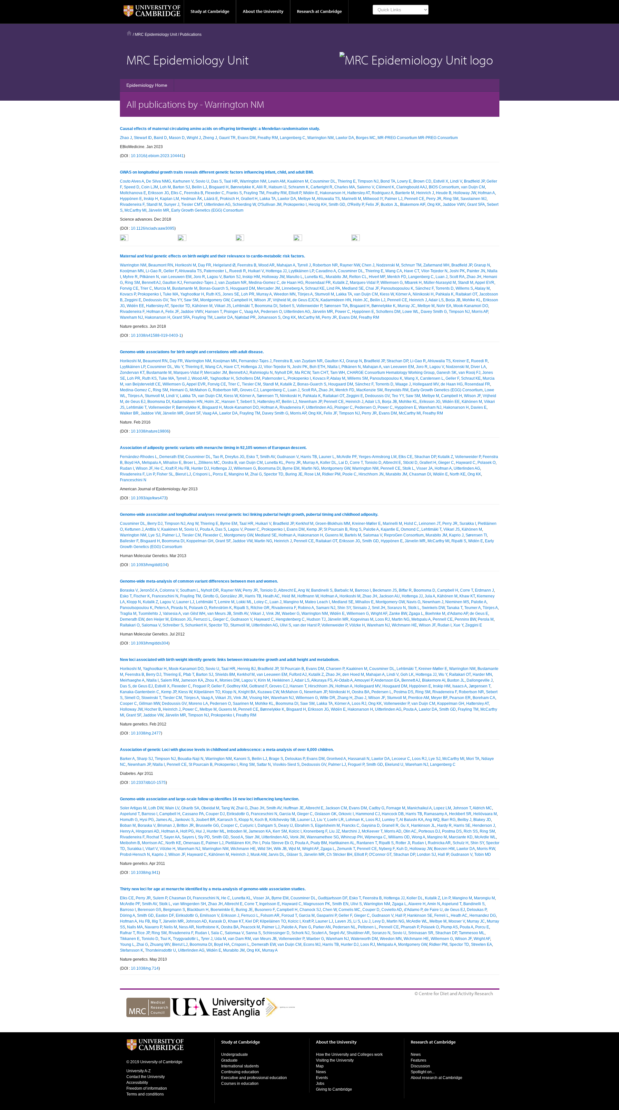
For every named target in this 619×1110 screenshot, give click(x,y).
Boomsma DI (266, 306)
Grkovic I (346, 814)
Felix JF (372, 204)
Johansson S (269, 317)
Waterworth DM (364, 938)
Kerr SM (280, 831)
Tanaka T (454, 607)
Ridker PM (331, 474)
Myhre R (130, 277)
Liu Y (321, 819)
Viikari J (257, 613)
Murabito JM (336, 277)
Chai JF (372, 288)
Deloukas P (295, 758)
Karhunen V (183, 181)
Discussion (420, 1066)
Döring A (127, 915)
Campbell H (241, 300)
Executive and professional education (254, 1077)
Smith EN (340, 904)
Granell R (390, 825)
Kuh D (402, 848)
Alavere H (417, 904)
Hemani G (179, 390)
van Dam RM (239, 938)
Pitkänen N (149, 277)
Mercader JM (268, 288)
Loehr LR (335, 819)
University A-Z (138, 1071)
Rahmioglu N (261, 372)
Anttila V (152, 529)
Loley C (261, 602)
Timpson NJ (368, 181)
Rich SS (471, 831)
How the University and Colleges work (349, 1054)
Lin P (150, 474)
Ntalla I (333, 367)
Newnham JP (310, 401)
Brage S (276, 758)
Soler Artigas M (133, 808)
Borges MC (366, 137)
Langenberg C (292, 137)
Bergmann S (174, 909)
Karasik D (217, 921)
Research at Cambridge (319, 11)
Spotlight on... (423, 1072)
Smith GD (337, 204)
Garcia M (287, 814)
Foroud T (289, 915)
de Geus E (479, 613)
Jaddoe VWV (454, 204)
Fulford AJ (298, 674)
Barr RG (448, 819)
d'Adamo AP (457, 613)
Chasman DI (420, 474)
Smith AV (267, 457)
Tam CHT (320, 372)
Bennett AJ (151, 282)
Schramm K (298, 187)
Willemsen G (391, 282)
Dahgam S (267, 825)
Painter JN (476, 271)
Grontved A (336, 758)
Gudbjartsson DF (332, 898)
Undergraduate (234, 1054)
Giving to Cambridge (334, 1089)
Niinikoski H (423, 294)
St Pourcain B (336, 529)
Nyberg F (387, 848)
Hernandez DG (482, 915)
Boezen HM (444, 848)
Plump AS (449, 927)
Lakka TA (268, 198)
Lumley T (390, 819)
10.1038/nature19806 (150, 431)
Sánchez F (424, 288)
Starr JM (252, 837)
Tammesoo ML (472, 933)
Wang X (411, 378)
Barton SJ (181, 187)
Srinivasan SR (420, 933)
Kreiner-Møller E (366, 523)
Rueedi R (237, 271)
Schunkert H (196, 625)
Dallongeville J (480, 680)
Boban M (128, 825)
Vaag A (207, 697)
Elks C (176, 193)
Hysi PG (147, 819)
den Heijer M (157, 619)
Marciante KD (461, 837)
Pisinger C (233, 311)
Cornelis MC (349, 909)
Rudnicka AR (439, 843)
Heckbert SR (460, 814)
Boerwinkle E (222, 909)
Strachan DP (397, 361)
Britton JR (185, 825)
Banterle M (404, 193)
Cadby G (376, 808)
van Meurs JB (219, 613)
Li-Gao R (154, 271)
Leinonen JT (429, 523)
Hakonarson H (332, 193)
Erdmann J (484, 590)
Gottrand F (258, 686)
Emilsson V (209, 915)
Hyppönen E (131, 198)
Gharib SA (190, 808)
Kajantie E (390, 529)
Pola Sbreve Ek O (277, 843)
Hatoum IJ (277, 187)
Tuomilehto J (149, 613)
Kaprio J (456, 535)
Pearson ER (460, 697)
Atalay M (482, 288)
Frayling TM (254, 193)
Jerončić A (149, 590)
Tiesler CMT (191, 204)
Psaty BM (318, 843)
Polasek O (486, 462)
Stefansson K (131, 950)
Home (129, 33)
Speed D (131, 187)
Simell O (131, 697)
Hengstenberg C (290, 619)
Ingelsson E (269, 904)
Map (320, 1066)
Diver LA (478, 367)
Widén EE (135, 306)
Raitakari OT (466, 294)
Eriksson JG (158, 193)
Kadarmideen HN (335, 300)
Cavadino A (326, 271)
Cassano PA (193, 814)
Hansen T (213, 311)
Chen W (330, 909)
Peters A (161, 607)
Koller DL (328, 462)
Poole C (349, 474)
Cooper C (128, 703)
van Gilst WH (194, 613)
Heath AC (271, 596)
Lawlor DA (345, 137)
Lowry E (404, 181)
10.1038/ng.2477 (146, 733)
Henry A (127, 831)
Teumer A (472, 607)
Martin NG (310, 468)
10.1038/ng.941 (145, 872)
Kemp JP (314, 529)
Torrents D (445, 288)
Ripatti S (458, 541)
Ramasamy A (435, 814)
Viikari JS (222, 306)
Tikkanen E (130, 938)
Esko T (252, 457)
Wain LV (172, 808)
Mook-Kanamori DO (470, 306)
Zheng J (210, 137)
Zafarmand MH (436, 265)
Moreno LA (198, 703)
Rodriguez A (382, 193)
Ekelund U (394, 764)
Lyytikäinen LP (301, 271)
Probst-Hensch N (135, 854)
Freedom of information (146, 1088)
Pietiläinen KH (238, 843)
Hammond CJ (368, 814)
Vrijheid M (281, 300)
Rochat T (154, 837)
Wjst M (294, 848)
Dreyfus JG (234, 457)
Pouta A (206, 529)
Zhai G (256, 474)
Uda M (220, 938)
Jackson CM (336, 808)
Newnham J (432, 602)
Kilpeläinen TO (207, 692)
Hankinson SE (419, 915)
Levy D (378, 921)
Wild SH (265, 848)
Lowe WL (410, 311)
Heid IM (288, 596)
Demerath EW (171, 457)
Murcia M (162, 288)
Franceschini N (133, 480)
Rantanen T (367, 843)
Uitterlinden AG (217, 204)
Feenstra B (193, 193)
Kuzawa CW (268, 692)
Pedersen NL (344, 927)
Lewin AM (276, 181)
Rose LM (312, 474)
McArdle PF (347, 457)
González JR (231, 596)
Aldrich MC (482, 808)
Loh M (165, 187)
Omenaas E (193, 843)
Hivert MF (377, 277)
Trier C (146, 288)
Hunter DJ (200, 468)
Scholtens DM (388, 311)
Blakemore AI (433, 680)
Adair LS (436, 300)
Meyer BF (439, 697)
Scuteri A (319, 933)
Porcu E (220, 474)
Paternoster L (215, 271)
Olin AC (410, 831)
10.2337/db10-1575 (148, 782)
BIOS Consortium (444, 187)
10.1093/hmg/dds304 (149, 643)
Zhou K (211, 680)
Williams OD (399, 837)
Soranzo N (396, 607)
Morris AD (392, 831)
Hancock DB (393, 814)
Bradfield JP (474, 181)
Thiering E (347, 181)
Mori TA (472, 758)
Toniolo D (373, 462)
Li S (356, 921)
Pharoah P (410, 927)
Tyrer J (206, 938)
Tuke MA (170, 294)
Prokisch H (229, 198)
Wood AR (266, 265)
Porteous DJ (429, 831)
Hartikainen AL (342, 843)
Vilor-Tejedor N (434, 271)
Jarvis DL (276, 854)
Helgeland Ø (224, 265)
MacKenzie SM (369, 390)
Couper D (370, 909)
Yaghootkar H (192, 294)
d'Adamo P (413, 909)
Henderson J (483, 825)
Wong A (418, 837)
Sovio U (202, 181)
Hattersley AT (358, 193)
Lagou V (214, 277)
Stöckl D (410, 462)
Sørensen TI (267, 396)
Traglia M (128, 613)
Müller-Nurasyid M (440, 282)
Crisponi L (202, 474)
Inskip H (151, 198)
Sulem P (160, 898)
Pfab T (188, 674)
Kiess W (387, 294)
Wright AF (379, 613)
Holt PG (187, 831)
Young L (127, 944)
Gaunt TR (227, 137)
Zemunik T (346, 848)
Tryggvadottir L (186, 938)
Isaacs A (459, 686)
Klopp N (134, 602)
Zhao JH (474, 277)
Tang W (227, 808)
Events (322, 1077)
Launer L (327, 457)
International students (240, 1066)
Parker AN (322, 927)
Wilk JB (280, 848)
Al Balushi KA (411, 819)
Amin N (433, 904)
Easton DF (165, 915)
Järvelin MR (158, 210)
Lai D (343, 462)
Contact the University (145, 1077)
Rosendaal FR (318, 282)
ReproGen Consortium (404, 535)
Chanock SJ (310, 909)
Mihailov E (172, 462)
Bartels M (353, 535)
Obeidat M (210, 808)
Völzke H (357, 625)
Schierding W (244, 204)
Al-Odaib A (343, 680)
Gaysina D (370, 825)
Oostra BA (360, 692)
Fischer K (141, 596)
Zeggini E (132, 300)
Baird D (160, 137)
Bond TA (387, 181)
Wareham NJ (131, 317)
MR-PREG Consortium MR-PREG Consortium (418, 137)
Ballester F (129, 541)
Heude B (443, 193)
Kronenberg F (315, 831)
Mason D (177, 137)
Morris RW (486, 848)
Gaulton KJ (172, 282)
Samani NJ (325, 607)
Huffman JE (293, 808)
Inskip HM (251, 277)
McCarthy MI (135, 210)
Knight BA (247, 692)
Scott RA (457, 277)
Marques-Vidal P (364, 282)
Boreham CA (484, 697)
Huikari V (256, 271)
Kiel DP (251, 921)
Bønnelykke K (243, 187)
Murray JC (407, 306)
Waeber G (291, 613)
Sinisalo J (361, 607)
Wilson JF (262, 300)
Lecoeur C (401, 758)
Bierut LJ (183, 474)
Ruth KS (213, 294)
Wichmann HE (404, 625)
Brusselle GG (207, 825)
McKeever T (372, 831)
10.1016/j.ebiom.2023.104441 (157, 156)
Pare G (305, 927)
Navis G (413, 602)
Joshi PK (457, 271)
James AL (164, 819)
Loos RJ (382, 619)
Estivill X (440, 181)
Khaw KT (467, 596)
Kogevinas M (361, 619)
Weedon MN (285, 294)
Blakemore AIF (412, 204)
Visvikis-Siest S (286, 764)
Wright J (194, 137)
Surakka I (467, 523)
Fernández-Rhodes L (138, 457)
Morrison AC (152, 843)
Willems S (464, 288)
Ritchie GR (260, 607)
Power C (342, 311)
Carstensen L (432, 378)
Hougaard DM (242, 288)
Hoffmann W (308, 596)
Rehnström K (220, 607)
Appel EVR (484, 282)
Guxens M (334, 535)
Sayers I (189, 837)
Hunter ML (216, 831)
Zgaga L (416, 613)
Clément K (385, 187)
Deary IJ (285, 825)
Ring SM (450, 198)
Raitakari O (130, 625)
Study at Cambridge (210, 11)
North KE (458, 474)
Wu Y (178, 367)
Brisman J (166, 825)
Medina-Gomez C (264, 282)
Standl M (154, 204)
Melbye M (306, 198)
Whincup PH (352, 837)
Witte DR (327, 697)
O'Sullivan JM (269, 204)
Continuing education (240, 1072)
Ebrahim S (304, 825)
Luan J (441, 277)
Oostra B (229, 462)
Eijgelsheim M (327, 825)
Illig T (156, 921)
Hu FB (183, 468)
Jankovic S (184, 819)
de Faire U (433, 909)
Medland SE (353, 288)
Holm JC (360, 300)
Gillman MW (149, 703)
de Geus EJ (135, 401)
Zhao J (126, 137)
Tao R (218, 457)
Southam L (189, 590)
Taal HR (231, 181)
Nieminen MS (457, 602)
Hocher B (152, 709)
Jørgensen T (479, 686)
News (321, 1072)
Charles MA (344, 187)
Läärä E (211, 198)
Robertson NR (325, 265)
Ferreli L (441, 915)
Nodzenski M (387, 265)
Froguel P (201, 686)
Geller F (170, 271)
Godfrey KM (237, 686)
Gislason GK (326, 814)
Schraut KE (315, 288)
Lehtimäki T (243, 306)
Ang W (192, 523)
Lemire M (226, 602)
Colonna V (169, 590)
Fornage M (395, 808)
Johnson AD (196, 921)
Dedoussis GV (155, 300)
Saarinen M (243, 703)
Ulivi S (285, 625)
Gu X (404, 825)
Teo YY (176, 300)
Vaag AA (251, 311)
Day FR (204, 265)
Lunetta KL (314, 277)
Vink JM (273, 613)
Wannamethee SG (323, 837)
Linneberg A (292, 288)
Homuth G (129, 819)
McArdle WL (485, 837)
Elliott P (295, 193)
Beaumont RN (160, 265)
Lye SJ (154, 535)
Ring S (355, 529)
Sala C (217, 933)
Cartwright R (321, 187)
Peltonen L (367, 927)
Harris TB (308, 457)
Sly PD (204, 837)
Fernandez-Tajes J (200, 282)
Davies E (478, 407)
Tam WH (337, 372)
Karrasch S (227, 819)
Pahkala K (445, 294)
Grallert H (249, 198)
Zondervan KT (132, 372)
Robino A (306, 607)
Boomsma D (424, 590)
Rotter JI (403, 843)
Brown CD (422, 181)
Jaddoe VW (151, 413)
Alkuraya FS (321, 680)
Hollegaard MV (426, 384)
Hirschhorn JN (371, 474)
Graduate (229, 1060)
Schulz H (460, 843)
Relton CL (358, 277)
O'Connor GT (380, 854)
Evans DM (247, 137)
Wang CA (393, 271)
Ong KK (434, 204)
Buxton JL (389, 204)
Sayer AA (172, 837)
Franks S (234, 193)
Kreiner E (461, 361)
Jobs (320, 1083)
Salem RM (170, 680)
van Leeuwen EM (176, 277)
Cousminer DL (323, 181)
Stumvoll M (324, 294)
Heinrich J (425, 193)
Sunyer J (171, 204)
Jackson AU (389, 596)
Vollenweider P (309, 306)
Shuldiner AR (358, 933)
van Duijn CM (473, 187)
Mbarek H (413, 282)
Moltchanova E (133, 193)
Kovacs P (128, 294)
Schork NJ (300, 933)
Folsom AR (270, 915)
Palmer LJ (393, 198)
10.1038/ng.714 (145, 968)
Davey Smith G (434, 311)
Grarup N (482, 265)
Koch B (261, 819)
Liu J (366, 921)
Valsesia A (172, 613)
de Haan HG (292, 282)
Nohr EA (444, 306)
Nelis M (170, 927)
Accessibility (137, 1082)
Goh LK (407, 674)
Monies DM (230, 680)
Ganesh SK (447, 372)
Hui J (200, 831)
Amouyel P (363, 680)
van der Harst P (306, 625)
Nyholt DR (284, 372)
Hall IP (443, 854)
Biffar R (405, 590)
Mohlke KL (471, 300)
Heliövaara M (485, 814)
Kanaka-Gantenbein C (139, 692)
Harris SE (462, 825)
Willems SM (357, 378)
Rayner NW (350, 265)
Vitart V (151, 848)
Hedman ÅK (191, 198)
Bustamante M (184, 288)
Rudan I (127, 468)
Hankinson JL (423, 825)
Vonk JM (297, 837)
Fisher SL (165, 474)
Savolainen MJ (473, 198)
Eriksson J (230, 915)
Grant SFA (476, 204)
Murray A (264, 294)
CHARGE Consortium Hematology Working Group (391, 372)
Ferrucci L (202, 619)
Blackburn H (198, 909)
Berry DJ (154, 523)
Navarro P (153, 927)
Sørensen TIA (336, 306)
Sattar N (264, 764)
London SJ (426, 854)
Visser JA (424, 468)
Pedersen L (381, 692)
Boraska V (129, 590)
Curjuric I (248, 825)
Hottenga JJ (276, 271)
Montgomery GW (214, 300)
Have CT (411, 271)
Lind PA (333, 288)
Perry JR (433, 198)
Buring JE (293, 474)
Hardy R (444, 825)
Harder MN (482, 674)
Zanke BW (398, 613)
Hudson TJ (316, 619)
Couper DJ (215, 814)
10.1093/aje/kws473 (148, 498)
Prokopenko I (295, 204)
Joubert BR (205, 819)
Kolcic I (295, 831)
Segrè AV (337, 933)
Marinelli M (351, 198)
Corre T (356, 462)
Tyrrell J (304, 265)
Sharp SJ (145, 758)
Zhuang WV (160, 944)
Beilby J (464, 819)
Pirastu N (179, 607)
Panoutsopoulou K (397, 288)
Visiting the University (335, 1060)
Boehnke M (435, 613)
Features (418, 1060)
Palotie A (371, 529)
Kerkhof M (304, 523)
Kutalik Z (340, 282)
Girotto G (210, 596)
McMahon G (200, 390)
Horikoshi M (185, 265)
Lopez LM (442, 808)
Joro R (199, 277)
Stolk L (408, 468)
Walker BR (129, 413)
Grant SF (193, 413)
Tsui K (165, 938)
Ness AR (186, 927)
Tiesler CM (251, 384)
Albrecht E (392, 462)
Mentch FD (396, 277)
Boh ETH (317, 367)
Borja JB (453, 300)
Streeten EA (481, 944)
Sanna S (253, 933)
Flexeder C (214, 193)
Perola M (486, 619)
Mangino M (238, 474)
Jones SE (230, 294)
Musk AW (258, 854)
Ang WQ (432, 819)
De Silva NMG (158, 181)
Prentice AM (418, 697)
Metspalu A (151, 462)
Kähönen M (202, 306)
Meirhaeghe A (132, 680)
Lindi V (456, 181)
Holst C (410, 523)
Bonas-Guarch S (213, 288)
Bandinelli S (321, 590)
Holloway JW (464, 193)
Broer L (189, 462)
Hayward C (466, 462)
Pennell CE (414, 198)
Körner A (403, 294)
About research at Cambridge (436, 1077)
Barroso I (363, 590)
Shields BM (225, 674)
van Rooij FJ (469, 372)
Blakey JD (482, 819)
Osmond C (410, 529)
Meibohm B (130, 843)
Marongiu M (484, 898)
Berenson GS (149, 909)
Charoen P (335, 668)
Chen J (368, 265)
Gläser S (294, 854)
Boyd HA (132, 462)
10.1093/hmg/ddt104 (149, 565)
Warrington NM (320, 137)
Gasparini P (327, 915)
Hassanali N (358, 758)
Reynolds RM (396, 390)
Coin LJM (149, 187)
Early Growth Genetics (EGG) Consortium (207, 210)
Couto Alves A (132, 181)
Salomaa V (372, 535)
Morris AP (480, 311)
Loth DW (155, 808)
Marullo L (294, 277)
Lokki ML (244, 602)
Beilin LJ (199, 187)
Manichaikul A (419, 808)
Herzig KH (318, 204)
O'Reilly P (355, 204)
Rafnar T (127, 933)
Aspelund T (130, 814)
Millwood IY (373, 198)
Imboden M (237, 831)
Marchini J (351, 831)
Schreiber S (172, 625)
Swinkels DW (433, 607)
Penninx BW (465, 619)
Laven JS (343, 921)
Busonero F (265, 909)
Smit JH (378, 607)
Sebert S (286, 306)
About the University (263, 11)
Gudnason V (288, 457)
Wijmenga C (375, 837)
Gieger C (446, 462)
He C (158, 468)
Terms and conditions (145, 1094)
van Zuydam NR (232, 282)
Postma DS (403, 692)
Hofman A (486, 193)
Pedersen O (271, 311)
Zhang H (344, 697)
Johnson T (462, 808)
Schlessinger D (276, 933)
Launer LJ (185, 602)
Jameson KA (192, 680)
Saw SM (191, 300)
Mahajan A (286, 265)
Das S (216, 181)
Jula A (430, 596)
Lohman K (355, 819)
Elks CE (405, 457)
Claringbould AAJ (411, 187)
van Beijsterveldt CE (143, 384)
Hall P (400, 915)
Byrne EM (291, 468)
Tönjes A (305, 294)
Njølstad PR (245, 317)
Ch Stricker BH (339, 854)
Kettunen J (134, 529)
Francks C (350, 825)
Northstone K (207, 927)
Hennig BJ (246, 668)
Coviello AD (391, 909)
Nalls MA (135, 927)
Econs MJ (311, 944)
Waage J (403, 384)
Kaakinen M (297, 181)
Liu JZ (334, 831)
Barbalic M (343, 590)
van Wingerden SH (189, 904)
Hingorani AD (147, 831)
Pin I (256, 843)
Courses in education (240, 1083)
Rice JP (143, 933)
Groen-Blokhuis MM (332, 523)
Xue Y (458, 625)
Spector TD (180, 306)
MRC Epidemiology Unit (156, 34)
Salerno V (365, 187)
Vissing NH (259, 697)
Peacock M (250, 927)
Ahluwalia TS (328, 198)
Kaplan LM (169, 198)
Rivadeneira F (132, 204)
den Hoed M (353, 674)
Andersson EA (386, 680)
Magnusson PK (316, 904)
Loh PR (247, 294)
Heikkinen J (282, 680)
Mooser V (456, 921)
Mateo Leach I (317, 602)
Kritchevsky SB (282, 819)
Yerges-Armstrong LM (378, 457)
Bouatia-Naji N (190, 758)
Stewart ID (143, 137)
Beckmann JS (385, 590)
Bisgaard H (219, 187)
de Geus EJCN (305, 300)
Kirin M (264, 680)
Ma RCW (302, 372)
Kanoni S (242, 758)
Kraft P (170, 468)
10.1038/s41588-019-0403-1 (156, 335)
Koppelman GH (199, 541)
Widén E (310, 193)
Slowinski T (151, 697)
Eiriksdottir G (238, 814)
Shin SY (344, 607)
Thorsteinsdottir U (160, 950)
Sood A (237, 837)
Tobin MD (482, 854)
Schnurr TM (411, 265)
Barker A (127, 758)
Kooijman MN (132, 271)
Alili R (261, 187)
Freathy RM (268, 137)
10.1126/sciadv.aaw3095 (152, 228)
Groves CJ (249, 390)
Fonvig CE (129, 288)
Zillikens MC (209, 462)
